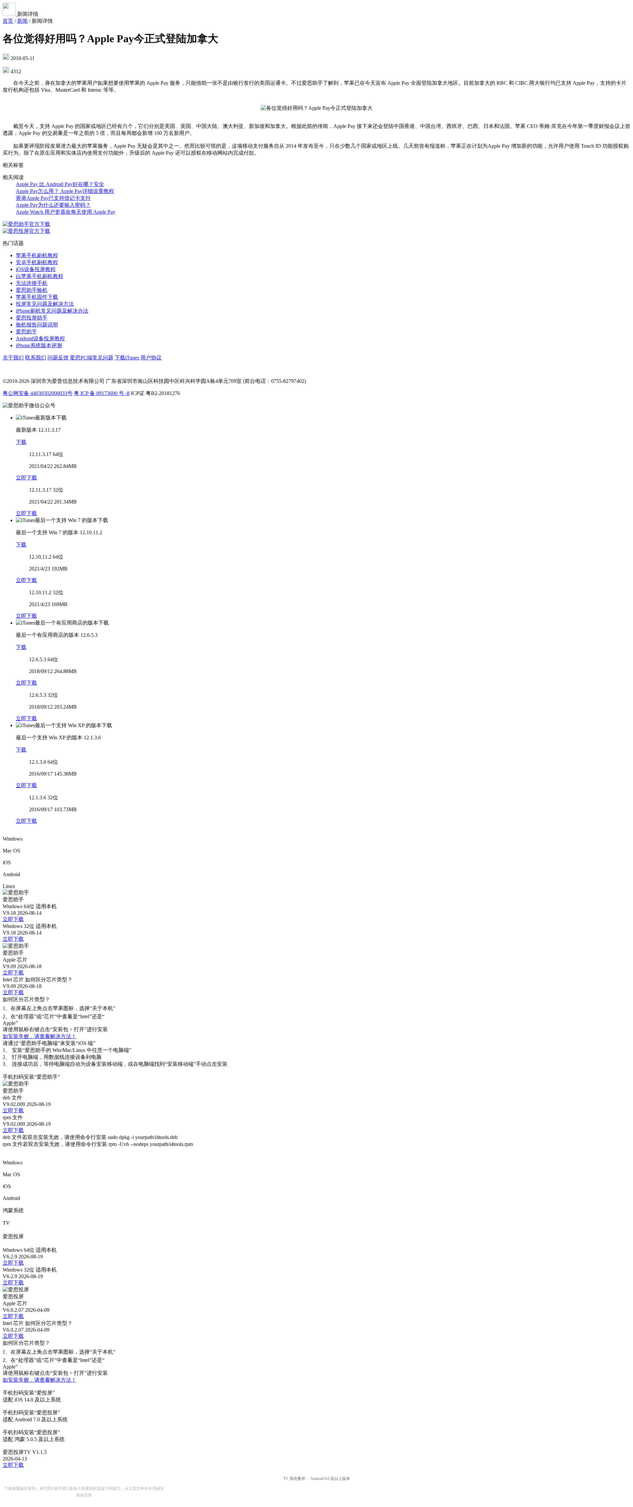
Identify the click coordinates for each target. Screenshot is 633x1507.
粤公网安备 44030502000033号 (38, 393)
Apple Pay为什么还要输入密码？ (53, 205)
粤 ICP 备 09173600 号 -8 (102, 393)
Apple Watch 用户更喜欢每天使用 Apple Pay (65, 212)
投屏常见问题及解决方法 (45, 304)
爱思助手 (26, 331)
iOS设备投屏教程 (36, 269)
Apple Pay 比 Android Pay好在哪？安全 (60, 184)
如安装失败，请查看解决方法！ (39, 1036)
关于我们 (13, 357)
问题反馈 (58, 357)
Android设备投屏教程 (40, 338)
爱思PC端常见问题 (91, 357)
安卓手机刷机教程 (37, 262)
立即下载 (26, 477)
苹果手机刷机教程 (37, 255)
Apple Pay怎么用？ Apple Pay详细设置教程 (65, 191)
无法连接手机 (31, 283)
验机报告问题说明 (37, 324)
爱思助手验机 (31, 290)
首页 (8, 21)
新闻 (22, 21)
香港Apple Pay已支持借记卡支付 (53, 198)
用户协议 (151, 357)
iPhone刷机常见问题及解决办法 (52, 311)
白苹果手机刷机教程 (39, 276)
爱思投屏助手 (31, 318)
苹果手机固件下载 (37, 297)
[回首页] (10, 14)
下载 (21, 442)
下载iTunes (127, 357)
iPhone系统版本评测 (39, 345)
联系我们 (35, 357)
